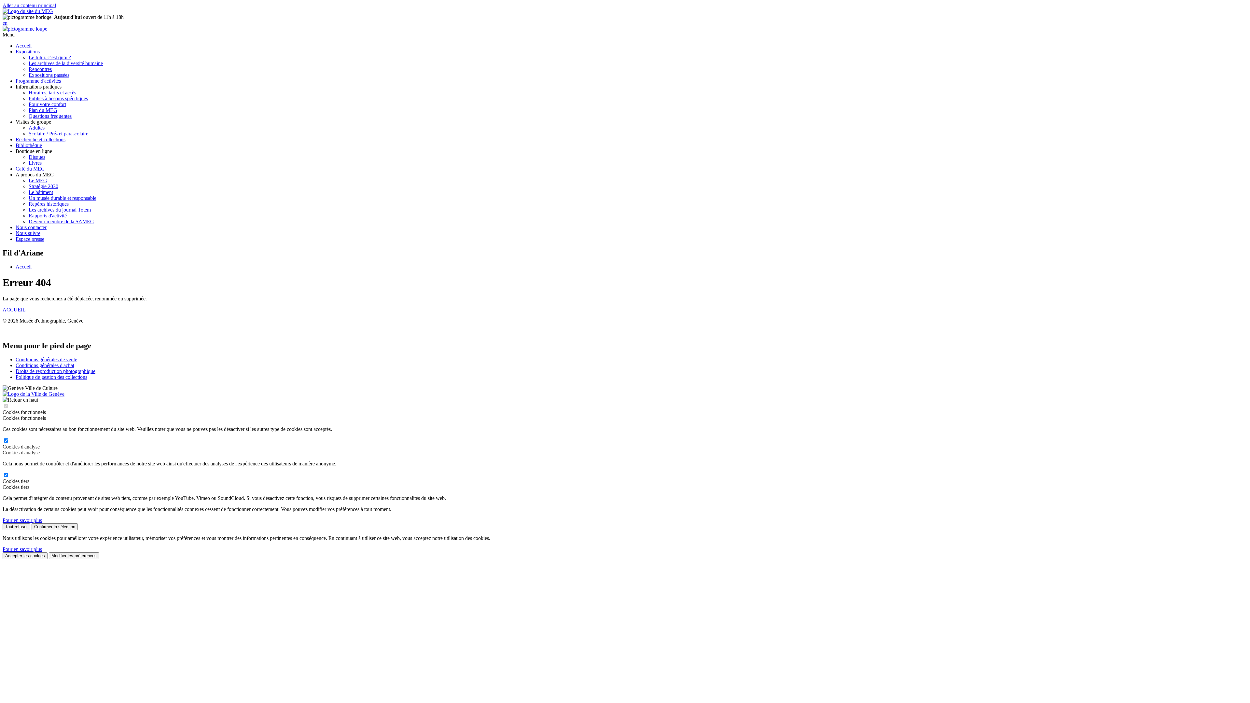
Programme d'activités (38, 81)
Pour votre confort (47, 104)
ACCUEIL (14, 309)
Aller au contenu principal (29, 5)
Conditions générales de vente (46, 359)
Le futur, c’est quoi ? (50, 57)
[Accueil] (28, 11)
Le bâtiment (41, 192)
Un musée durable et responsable (62, 198)
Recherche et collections (40, 139)
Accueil (24, 45)
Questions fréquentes (50, 116)
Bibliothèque (29, 145)
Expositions (28, 51)
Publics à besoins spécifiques (58, 98)
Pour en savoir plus (22, 520)
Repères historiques (49, 204)
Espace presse (30, 239)
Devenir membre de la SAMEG (61, 221)
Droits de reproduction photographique (55, 371)
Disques (37, 157)
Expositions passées (49, 75)
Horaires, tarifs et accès (52, 92)
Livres (35, 163)
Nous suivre (28, 233)
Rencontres (40, 69)
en (5, 23)
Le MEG (38, 180)
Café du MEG (30, 169)
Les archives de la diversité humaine (66, 63)
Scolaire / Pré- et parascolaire (58, 133)
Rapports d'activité (48, 215)
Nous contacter (31, 227)
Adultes (37, 128)
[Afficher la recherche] (25, 29)
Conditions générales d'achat (45, 365)
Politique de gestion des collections (51, 377)
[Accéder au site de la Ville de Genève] (33, 394)
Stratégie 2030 (43, 186)
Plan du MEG (43, 110)
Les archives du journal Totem (60, 210)
